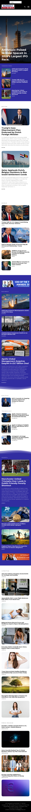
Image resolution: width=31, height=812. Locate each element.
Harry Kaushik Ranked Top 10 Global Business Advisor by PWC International (14, 750)
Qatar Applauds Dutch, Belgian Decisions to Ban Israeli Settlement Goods (14, 172)
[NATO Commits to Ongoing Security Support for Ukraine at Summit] (6, 402)
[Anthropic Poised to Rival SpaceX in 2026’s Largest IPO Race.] (6, 72)
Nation (3, 147)
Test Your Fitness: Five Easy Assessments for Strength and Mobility (15, 574)
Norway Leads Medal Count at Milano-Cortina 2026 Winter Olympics (14, 524)
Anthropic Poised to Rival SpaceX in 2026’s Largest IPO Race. (15, 54)
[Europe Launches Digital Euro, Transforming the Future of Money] (15, 788)
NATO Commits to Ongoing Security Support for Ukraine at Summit (20, 400)
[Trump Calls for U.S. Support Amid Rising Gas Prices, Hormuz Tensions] (6, 83)
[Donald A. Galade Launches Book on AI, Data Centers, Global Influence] (15, 739)
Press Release (5, 728)
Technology (14, 418)
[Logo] (8, 7)
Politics (13, 402)
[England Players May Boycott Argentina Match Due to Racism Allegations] (15, 537)
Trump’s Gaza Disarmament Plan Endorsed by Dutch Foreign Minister (11, 131)
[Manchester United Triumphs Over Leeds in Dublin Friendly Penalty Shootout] (6, 94)
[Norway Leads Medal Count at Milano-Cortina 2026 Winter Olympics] (15, 514)
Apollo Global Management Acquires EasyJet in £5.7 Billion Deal (15, 361)
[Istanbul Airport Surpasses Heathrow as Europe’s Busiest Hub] (15, 323)
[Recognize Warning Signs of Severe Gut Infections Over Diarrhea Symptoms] (15, 709)
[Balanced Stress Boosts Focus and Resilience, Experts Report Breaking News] (15, 636)
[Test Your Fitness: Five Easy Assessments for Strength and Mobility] (15, 587)
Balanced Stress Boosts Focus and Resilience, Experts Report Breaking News (15, 623)
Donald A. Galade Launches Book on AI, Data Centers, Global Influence (14, 726)
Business (4, 46)
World (13, 83)
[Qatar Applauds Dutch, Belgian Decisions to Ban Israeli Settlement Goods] (15, 159)
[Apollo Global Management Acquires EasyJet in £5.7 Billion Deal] (15, 348)
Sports (3, 503)
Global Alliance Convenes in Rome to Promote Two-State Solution (20, 263)
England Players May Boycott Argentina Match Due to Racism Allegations (14, 546)
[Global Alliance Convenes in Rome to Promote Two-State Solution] (6, 265)
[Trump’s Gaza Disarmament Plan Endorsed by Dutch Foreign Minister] (15, 117)
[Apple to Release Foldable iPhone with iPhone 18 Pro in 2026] (6, 428)
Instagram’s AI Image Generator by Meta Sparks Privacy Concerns (20, 437)
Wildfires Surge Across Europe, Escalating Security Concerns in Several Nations (20, 253)
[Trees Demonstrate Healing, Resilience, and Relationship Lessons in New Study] (15, 684)
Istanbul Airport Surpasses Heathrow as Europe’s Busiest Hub (14, 333)
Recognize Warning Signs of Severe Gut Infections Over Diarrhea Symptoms (14, 696)
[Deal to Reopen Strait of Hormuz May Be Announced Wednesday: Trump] (15, 235)
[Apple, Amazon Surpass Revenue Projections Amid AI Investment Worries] (6, 417)
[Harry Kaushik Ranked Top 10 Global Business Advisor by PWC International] (15, 763)
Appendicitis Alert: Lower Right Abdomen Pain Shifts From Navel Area (15, 598)
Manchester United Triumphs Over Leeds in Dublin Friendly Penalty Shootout (19, 92)
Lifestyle (4, 576)
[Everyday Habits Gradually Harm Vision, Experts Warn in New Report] (15, 660)
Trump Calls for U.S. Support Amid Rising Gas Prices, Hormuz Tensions (20, 81)
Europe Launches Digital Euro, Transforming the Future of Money (13, 775)
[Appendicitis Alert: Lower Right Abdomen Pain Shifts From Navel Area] (15, 611)
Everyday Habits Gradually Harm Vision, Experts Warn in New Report (14, 647)
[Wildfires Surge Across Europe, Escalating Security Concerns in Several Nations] (6, 254)
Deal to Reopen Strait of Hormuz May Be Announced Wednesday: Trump (15, 245)
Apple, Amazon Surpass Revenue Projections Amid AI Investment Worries (20, 415)
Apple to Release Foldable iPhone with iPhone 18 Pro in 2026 (20, 426)
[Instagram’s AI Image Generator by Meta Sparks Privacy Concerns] (6, 440)
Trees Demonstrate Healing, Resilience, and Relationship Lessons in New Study (14, 672)
